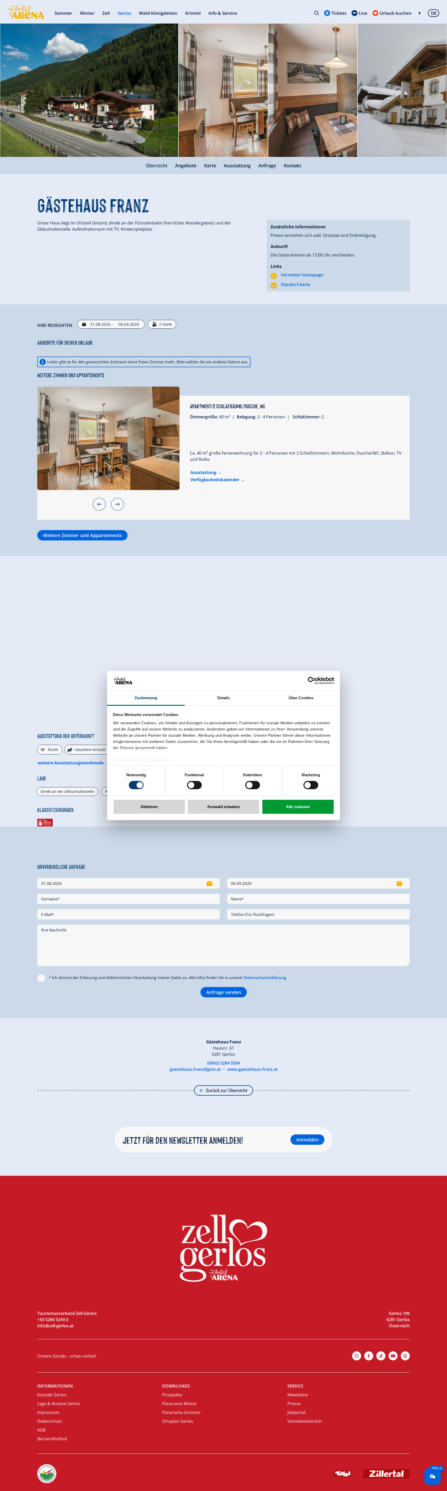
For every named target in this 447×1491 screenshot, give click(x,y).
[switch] (194, 785)
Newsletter (298, 1395)
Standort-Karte (295, 284)
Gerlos (124, 13)
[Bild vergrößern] (89, 90)
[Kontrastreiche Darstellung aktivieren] (420, 13)
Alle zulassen (298, 806)
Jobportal (296, 1412)
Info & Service (222, 13)
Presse (294, 1403)
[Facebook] (368, 1355)
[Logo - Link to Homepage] (26, 12)
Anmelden (307, 1139)
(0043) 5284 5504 (223, 1063)
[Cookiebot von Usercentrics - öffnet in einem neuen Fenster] (311, 680)
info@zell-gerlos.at (55, 1326)
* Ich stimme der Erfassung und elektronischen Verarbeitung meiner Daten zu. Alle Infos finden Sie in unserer (167, 977)
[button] (99, 504)
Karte (210, 165)
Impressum (48, 1412)
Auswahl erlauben (223, 806)
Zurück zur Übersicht (226, 1090)
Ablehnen (149, 806)
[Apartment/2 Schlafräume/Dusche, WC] (108, 438)
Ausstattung (237, 165)
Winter (87, 13)
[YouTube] (393, 1355)
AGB (41, 1430)
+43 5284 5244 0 (52, 1319)
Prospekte (172, 1395)
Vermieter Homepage (302, 275)
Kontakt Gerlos (51, 1395)
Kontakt (292, 165)
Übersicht (156, 165)
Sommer (63, 13)
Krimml (193, 13)
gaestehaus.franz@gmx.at (195, 1069)
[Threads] (405, 1355)
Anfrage (267, 165)
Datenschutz (49, 1421)
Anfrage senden (223, 992)
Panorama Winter (179, 1403)
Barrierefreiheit (52, 1439)
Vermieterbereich (304, 1421)
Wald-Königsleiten (158, 13)
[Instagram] (356, 1355)
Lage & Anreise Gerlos (58, 1403)
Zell (106, 13)
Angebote (185, 165)
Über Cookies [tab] (301, 698)
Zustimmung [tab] (146, 698)
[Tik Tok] (380, 1355)
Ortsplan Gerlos (177, 1421)
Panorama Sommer (181, 1412)
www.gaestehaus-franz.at (252, 1069)
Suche (317, 13)
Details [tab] (223, 698)
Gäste (165, 324)
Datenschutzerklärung (265, 977)
